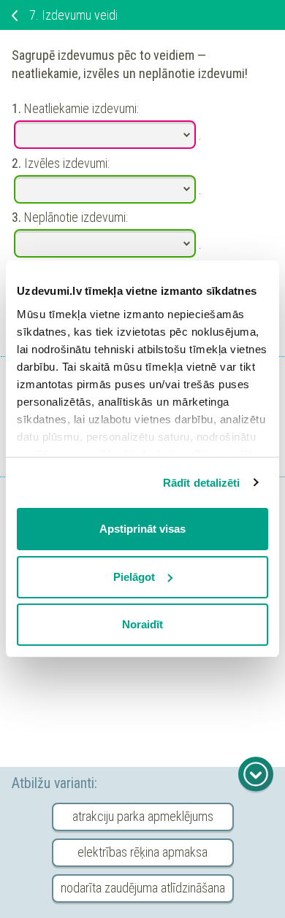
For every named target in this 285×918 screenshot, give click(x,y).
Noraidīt (142, 624)
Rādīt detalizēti (201, 483)
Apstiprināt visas (142, 528)
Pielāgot (134, 577)
